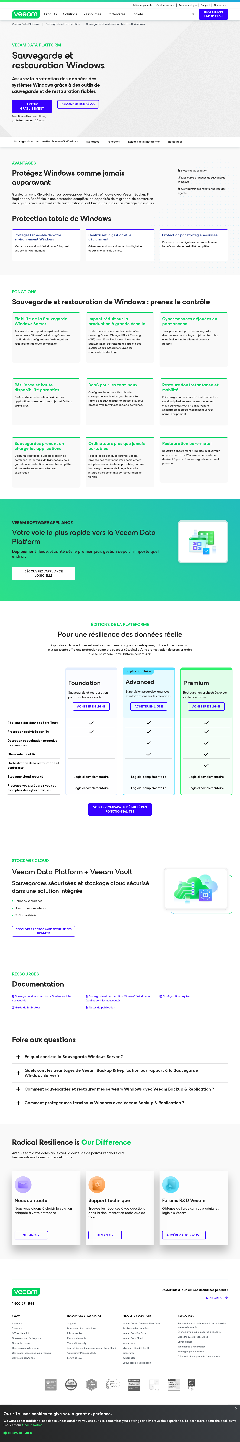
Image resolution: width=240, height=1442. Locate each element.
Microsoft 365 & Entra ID (136, 1348)
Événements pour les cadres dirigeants (199, 1332)
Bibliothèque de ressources (193, 1337)
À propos (17, 1324)
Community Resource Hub (81, 1353)
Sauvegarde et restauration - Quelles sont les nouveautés (42, 998)
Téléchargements (142, 5)
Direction (17, 1328)
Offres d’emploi (20, 1333)
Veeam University (76, 1343)
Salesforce (129, 1353)
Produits (50, 14)
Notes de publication (194, 171)
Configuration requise (176, 996)
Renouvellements (76, 1338)
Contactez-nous (165, 5)
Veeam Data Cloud (133, 1338)
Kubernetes (129, 1358)
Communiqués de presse (25, 1348)
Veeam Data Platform (134, 1333)
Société (137, 14)
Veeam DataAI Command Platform (141, 1324)
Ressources (92, 14)
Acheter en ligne (188, 5)
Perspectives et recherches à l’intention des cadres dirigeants (202, 1325)
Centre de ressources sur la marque (31, 1353)
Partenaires (116, 14)
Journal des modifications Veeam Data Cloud (91, 1348)
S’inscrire (214, 1297)
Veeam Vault (129, 1343)
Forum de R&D (74, 1358)
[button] (120, 1433)
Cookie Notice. (32, 1425)
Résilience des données (136, 1328)
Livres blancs (185, 1342)
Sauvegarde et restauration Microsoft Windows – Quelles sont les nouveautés (118, 998)
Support (205, 5)
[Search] (193, 14)
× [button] (236, 1408)
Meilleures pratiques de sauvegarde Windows (201, 180)
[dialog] (120, 1423)
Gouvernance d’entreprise (26, 1338)
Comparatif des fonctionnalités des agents (202, 191)
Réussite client (75, 1333)
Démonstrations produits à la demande (199, 1356)
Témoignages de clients (191, 1352)
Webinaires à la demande (192, 1347)
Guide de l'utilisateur (27, 1007)
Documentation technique (81, 1328)
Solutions (70, 14)
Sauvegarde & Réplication (137, 1363)
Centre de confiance (23, 1358)
